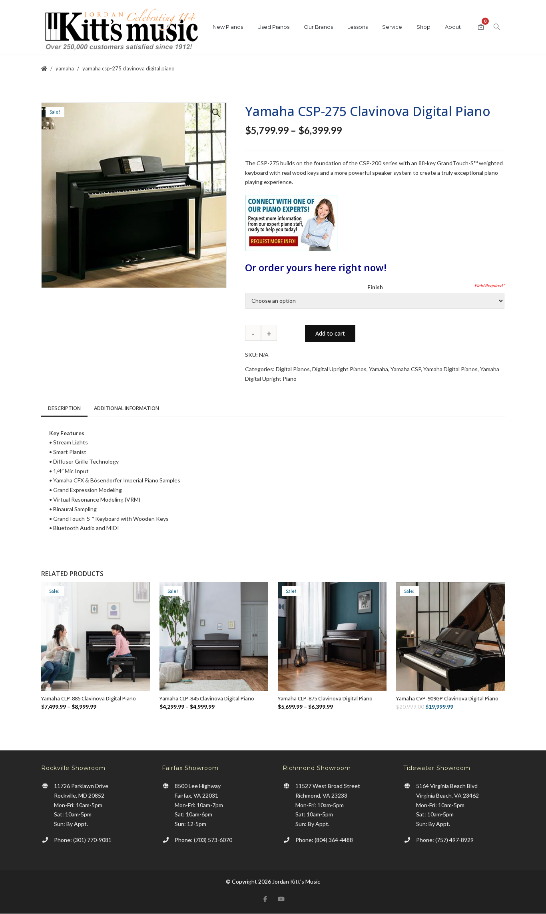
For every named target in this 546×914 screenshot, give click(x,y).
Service (392, 27)
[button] (216, 113)
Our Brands (318, 27)
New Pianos (228, 27)
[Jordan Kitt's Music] (121, 31)
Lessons (357, 27)
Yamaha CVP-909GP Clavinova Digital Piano (447, 698)
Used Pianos (273, 27)
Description (64, 408)
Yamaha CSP (406, 369)
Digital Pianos (293, 369)
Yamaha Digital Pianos (450, 369)
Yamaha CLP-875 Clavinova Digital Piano (325, 698)
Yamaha (65, 68)
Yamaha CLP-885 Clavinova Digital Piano (88, 698)
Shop (423, 27)
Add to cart (330, 333)
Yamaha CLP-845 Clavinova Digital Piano (206, 698)
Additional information (126, 408)
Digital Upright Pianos (339, 369)
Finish (375, 287)
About (453, 27)
